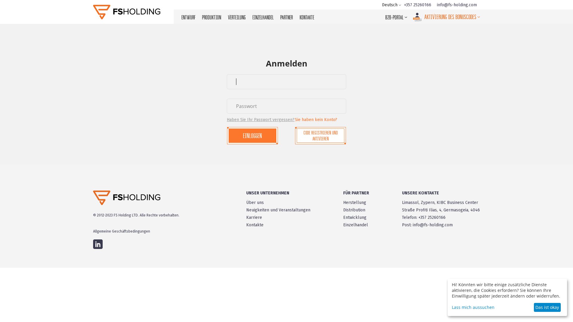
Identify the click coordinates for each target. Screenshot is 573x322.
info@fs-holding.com (457, 4)
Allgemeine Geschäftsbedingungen (121, 231)
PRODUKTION (211, 17)
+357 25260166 (417, 4)
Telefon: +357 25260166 (424, 217)
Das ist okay (547, 307)
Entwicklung (354, 217)
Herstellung (354, 202)
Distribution (354, 210)
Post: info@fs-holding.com (427, 224)
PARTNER (286, 17)
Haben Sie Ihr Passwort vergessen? (261, 119)
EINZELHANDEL (263, 17)
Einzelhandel (355, 224)
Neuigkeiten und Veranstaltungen (278, 210)
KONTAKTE (307, 17)
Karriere (254, 217)
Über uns (255, 202)
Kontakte (255, 224)
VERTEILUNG (237, 17)
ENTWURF (188, 17)
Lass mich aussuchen (473, 307)
